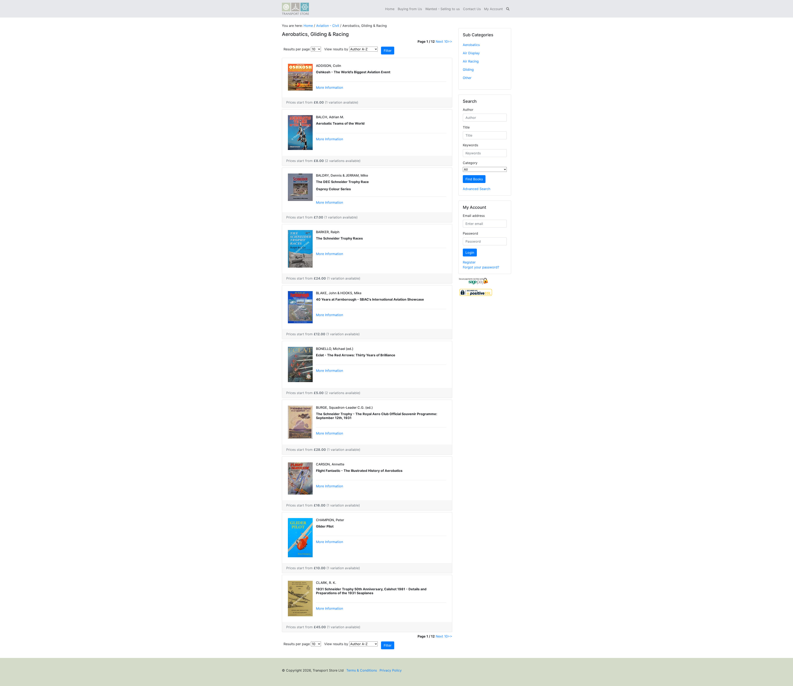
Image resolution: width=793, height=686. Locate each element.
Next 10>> (444, 41)
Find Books (474, 179)
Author (468, 109)
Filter (388, 50)
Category (470, 163)
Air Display (471, 53)
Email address (474, 216)
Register (469, 262)
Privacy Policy (391, 670)
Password (470, 233)
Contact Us (472, 9)
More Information (329, 87)
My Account (493, 9)
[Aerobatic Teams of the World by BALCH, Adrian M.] (300, 132)
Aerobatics (471, 45)
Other (467, 78)
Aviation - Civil (327, 26)
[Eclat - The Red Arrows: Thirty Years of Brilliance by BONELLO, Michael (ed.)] (300, 364)
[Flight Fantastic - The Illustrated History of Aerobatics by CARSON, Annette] (300, 478)
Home (389, 9)
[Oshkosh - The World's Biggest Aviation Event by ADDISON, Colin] (300, 77)
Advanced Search (476, 189)
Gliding (468, 69)
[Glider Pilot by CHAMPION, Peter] (300, 537)
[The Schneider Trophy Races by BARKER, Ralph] (300, 248)
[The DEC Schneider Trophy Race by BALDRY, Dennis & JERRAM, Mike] (300, 187)
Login (469, 252)
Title (466, 127)
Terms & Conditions (361, 670)
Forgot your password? (481, 267)
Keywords (470, 145)
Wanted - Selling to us (442, 9)
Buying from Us (410, 9)
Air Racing (471, 61)
